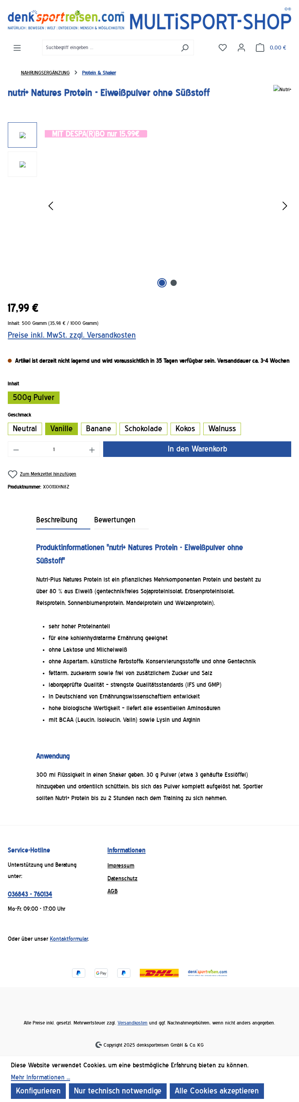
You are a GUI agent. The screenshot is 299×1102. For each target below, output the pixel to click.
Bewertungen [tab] (114, 520)
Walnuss (222, 428)
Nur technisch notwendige (118, 1090)
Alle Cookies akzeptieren (217, 1090)
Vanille (61, 428)
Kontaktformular (69, 938)
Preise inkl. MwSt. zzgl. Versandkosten (72, 335)
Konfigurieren (38, 1090)
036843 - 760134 (30, 894)
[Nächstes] (285, 206)
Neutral (25, 428)
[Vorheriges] (50, 206)
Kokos (185, 428)
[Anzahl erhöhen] (92, 449)
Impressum (120, 865)
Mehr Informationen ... (40, 1077)
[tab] (63, 520)
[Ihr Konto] (241, 47)
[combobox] (109, 47)
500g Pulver (34, 397)
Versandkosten (133, 1023)
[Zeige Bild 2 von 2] (174, 283)
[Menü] (17, 47)
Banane (98, 428)
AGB (112, 891)
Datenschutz (122, 878)
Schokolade (143, 428)
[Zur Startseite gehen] (149, 18)
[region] (149, 206)
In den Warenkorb (197, 448)
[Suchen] (185, 47)
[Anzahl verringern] (16, 449)
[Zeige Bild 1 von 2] (162, 283)
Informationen (126, 850)
